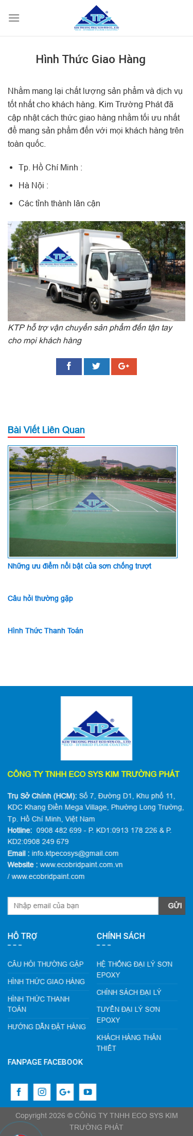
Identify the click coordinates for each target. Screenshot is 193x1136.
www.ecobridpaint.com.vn (81, 864)
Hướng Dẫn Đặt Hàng (47, 1027)
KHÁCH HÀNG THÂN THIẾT (129, 1042)
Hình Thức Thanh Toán (45, 630)
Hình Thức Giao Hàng (46, 981)
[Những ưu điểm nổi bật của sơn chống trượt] (93, 500)
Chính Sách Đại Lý (129, 992)
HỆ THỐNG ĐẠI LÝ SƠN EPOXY (134, 969)
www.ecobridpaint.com (48, 876)
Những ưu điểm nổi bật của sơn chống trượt (79, 566)
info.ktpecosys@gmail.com (75, 853)
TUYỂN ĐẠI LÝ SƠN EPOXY (128, 1014)
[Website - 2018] (96, 18)
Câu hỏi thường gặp (40, 598)
